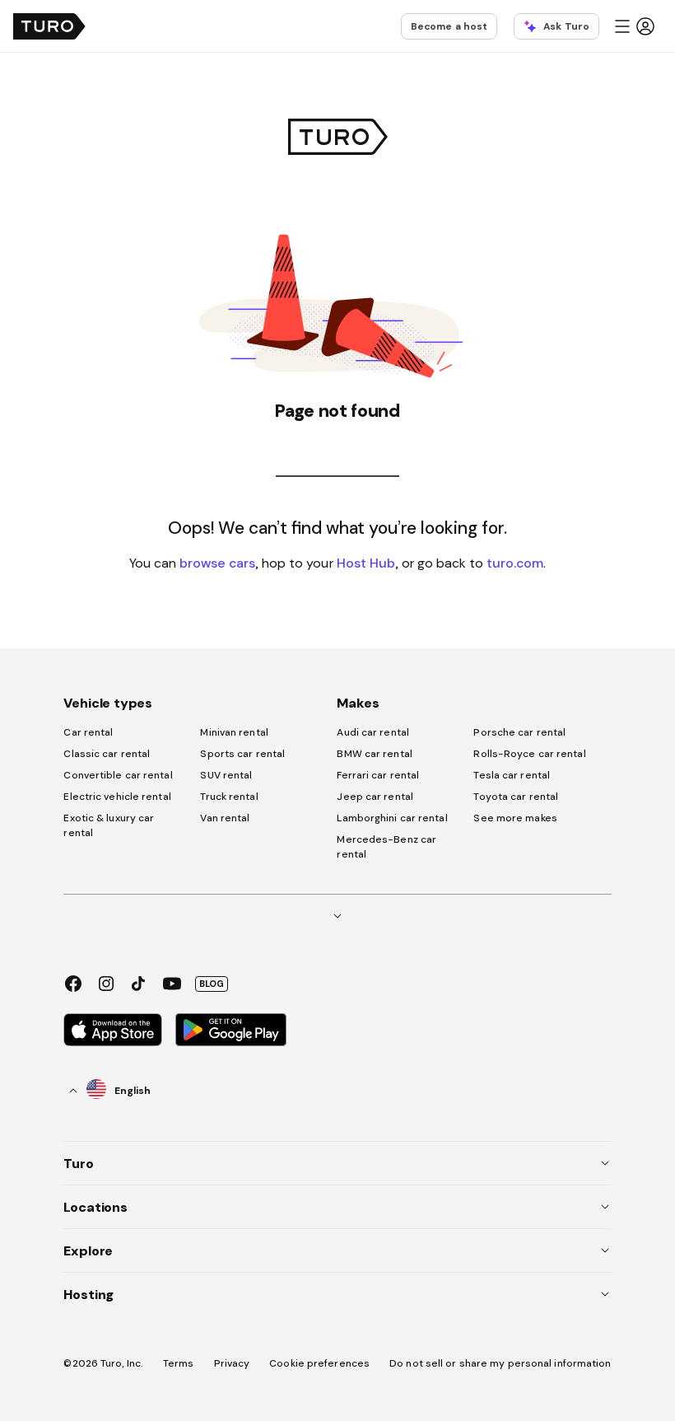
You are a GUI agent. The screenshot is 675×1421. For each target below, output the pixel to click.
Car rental (88, 732)
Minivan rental (234, 732)
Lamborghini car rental (392, 818)
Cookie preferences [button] (319, 1363)
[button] (634, 26)
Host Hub (366, 562)
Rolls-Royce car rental (529, 754)
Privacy (232, 1363)
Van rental (224, 818)
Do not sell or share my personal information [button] (500, 1363)
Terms (178, 1363)
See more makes (514, 818)
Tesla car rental (511, 775)
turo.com (514, 562)
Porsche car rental (519, 732)
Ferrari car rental (378, 775)
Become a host (449, 26)
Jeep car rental (375, 796)
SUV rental (226, 775)
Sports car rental (242, 754)
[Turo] (49, 26)
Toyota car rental (515, 796)
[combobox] (110, 1090)
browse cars (217, 562)
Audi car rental (373, 732)
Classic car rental (106, 754)
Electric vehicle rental (116, 796)
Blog (211, 984)
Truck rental (229, 796)
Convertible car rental (117, 775)
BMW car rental (374, 754)
